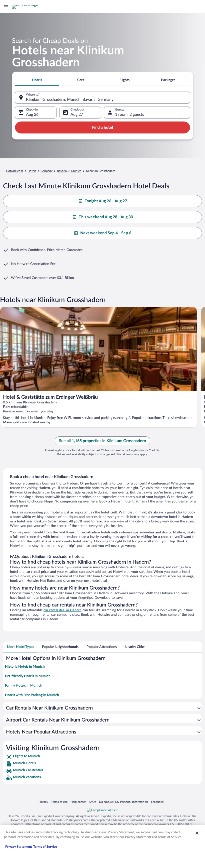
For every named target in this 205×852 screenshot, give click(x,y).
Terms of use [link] (59, 801)
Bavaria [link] (62, 170)
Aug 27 (76, 115)
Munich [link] (76, 170)
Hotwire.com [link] (14, 170)
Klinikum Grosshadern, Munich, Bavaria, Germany (70, 100)
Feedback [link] (157, 801)
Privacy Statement (18, 847)
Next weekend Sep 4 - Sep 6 (105, 233)
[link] (102, 757)
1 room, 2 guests (129, 115)
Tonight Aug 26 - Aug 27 (106, 201)
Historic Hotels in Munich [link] (25, 666)
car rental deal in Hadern (63, 610)
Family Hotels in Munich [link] (23, 685)
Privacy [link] (43, 801)
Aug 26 (32, 115)
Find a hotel (102, 127)
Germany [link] (46, 170)
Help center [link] (78, 801)
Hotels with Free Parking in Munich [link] (32, 695)
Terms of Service (45, 847)
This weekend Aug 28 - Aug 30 (106, 217)
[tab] (37, 80)
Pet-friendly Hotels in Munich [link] (27, 676)
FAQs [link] (92, 801)
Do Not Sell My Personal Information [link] (123, 801)
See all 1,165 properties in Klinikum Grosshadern (102, 441)
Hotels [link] (32, 170)
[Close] (197, 833)
